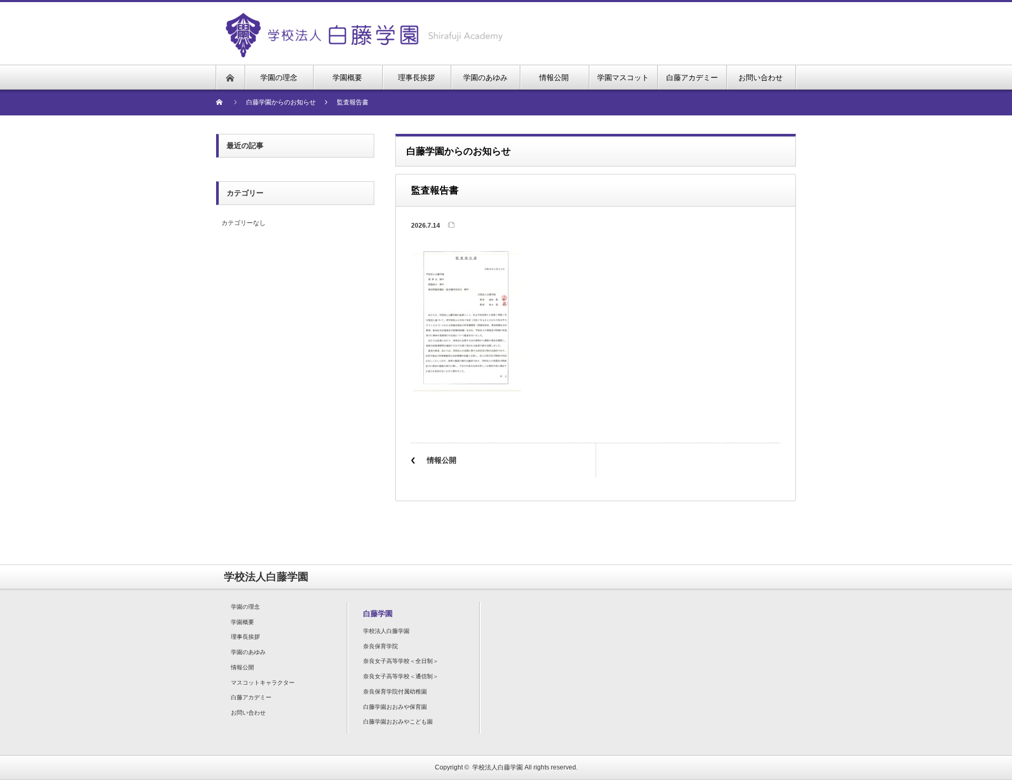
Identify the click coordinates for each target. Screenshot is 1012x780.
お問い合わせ (248, 712)
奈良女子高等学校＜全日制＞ (401, 661)
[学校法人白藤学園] (364, 19)
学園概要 (242, 622)
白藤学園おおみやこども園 (398, 721)
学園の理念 (245, 606)
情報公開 (441, 460)
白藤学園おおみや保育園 (395, 707)
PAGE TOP (980, 745)
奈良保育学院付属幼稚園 (395, 691)
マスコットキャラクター (263, 682)
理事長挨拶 (245, 636)
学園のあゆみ (248, 652)
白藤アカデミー (251, 697)
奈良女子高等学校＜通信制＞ (401, 676)
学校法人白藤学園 (386, 631)
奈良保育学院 (380, 646)
